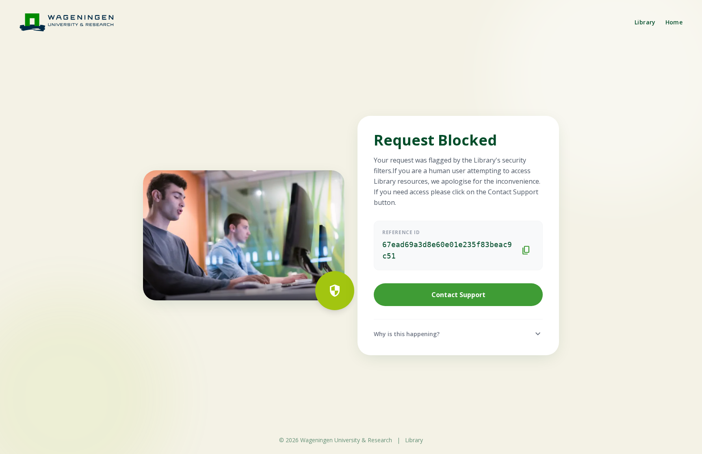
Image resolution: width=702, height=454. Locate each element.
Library (645, 22)
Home (673, 22)
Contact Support (458, 294)
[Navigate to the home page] (72, 22)
